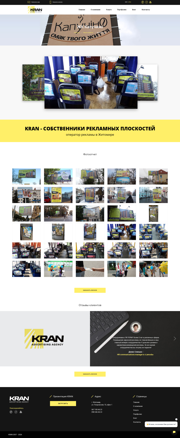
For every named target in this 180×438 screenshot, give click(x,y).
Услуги (108, 10)
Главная (82, 10)
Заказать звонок (57, 2)
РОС (130, 2)
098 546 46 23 (97, 412)
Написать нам (35, 2)
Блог (134, 10)
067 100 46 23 (97, 410)
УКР (126, 2)
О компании (95, 10)
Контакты (146, 10)
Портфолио (121, 10)
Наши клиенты (88, 33)
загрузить (63, 403)
